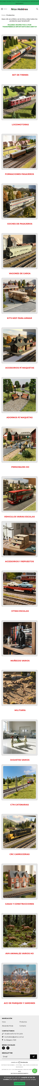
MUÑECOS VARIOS (20, 660)
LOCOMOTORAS (20, 124)
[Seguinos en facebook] (7, 1048)
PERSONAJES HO (20, 467)
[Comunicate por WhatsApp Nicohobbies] (34, 1071)
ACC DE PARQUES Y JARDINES (19, 1003)
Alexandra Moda (7, 1026)
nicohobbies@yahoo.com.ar (14, 1037)
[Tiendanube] (19, 1063)
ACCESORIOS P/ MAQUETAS (19, 368)
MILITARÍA (20, 710)
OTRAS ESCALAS (20, 611)
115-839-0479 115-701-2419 (13, 1034)
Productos (23, 1022)
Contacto (23, 1026)
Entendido (19, 1083)
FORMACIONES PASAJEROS (19, 174)
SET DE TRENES (20, 75)
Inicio (3, 15)
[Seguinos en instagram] (3, 1048)
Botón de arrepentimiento (19, 1073)
